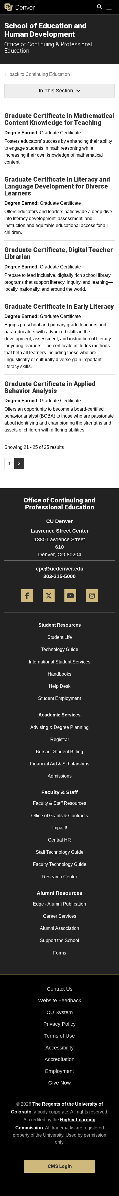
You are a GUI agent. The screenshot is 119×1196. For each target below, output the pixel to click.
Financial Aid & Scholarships (59, 763)
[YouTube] (70, 604)
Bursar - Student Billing (59, 751)
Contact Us (59, 989)
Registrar (59, 739)
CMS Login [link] (60, 1166)
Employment (59, 1071)
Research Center (59, 876)
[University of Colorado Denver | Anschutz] (19, 7)
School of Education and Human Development (45, 30)
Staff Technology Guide (59, 852)
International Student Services (59, 661)
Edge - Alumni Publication (59, 903)
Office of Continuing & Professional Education (48, 47)
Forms (59, 952)
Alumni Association (59, 928)
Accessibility (59, 1048)
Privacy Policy (59, 1024)
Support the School (59, 940)
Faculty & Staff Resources (59, 803)
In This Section (56, 91)
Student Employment (59, 698)
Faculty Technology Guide (59, 864)
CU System (60, 1012)
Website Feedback (59, 1000)
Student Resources (59, 625)
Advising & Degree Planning (59, 727)
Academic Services (59, 714)
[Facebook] (27, 604)
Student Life (59, 637)
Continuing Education (47, 74)
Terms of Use (59, 1036)
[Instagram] (92, 604)
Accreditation (59, 1059)
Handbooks (59, 674)
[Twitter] (48, 604)
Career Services (59, 916)
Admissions (60, 775)
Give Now (59, 1083)
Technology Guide (59, 649)
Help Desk (59, 686)
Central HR (59, 839)
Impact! (59, 827)
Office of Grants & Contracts (59, 815)
